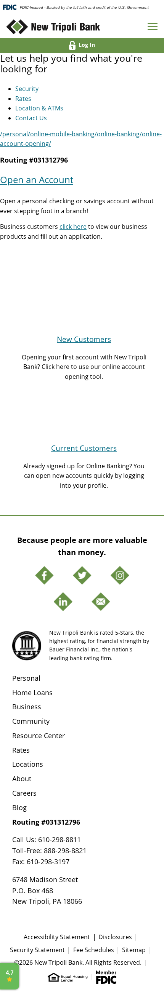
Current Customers (84, 448)
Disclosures (115, 937)
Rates (23, 98)
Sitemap (134, 950)
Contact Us (31, 118)
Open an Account (36, 180)
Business (26, 706)
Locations (27, 764)
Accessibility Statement (57, 937)
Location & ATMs (39, 108)
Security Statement (37, 950)
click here (73, 226)
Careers (24, 793)
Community (31, 721)
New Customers (84, 339)
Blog (19, 807)
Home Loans (32, 692)
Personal (26, 678)
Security (27, 89)
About (21, 778)
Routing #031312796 (34, 159)
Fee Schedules (93, 950)
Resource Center (38, 735)
